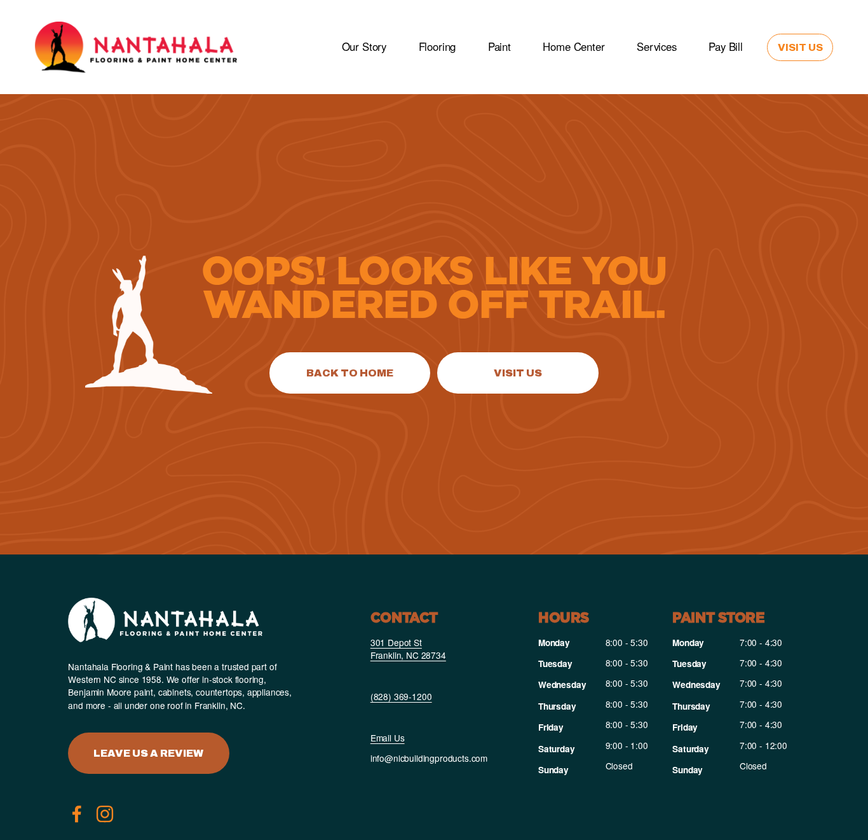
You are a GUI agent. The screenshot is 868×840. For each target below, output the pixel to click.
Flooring (437, 46)
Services (657, 46)
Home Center (573, 46)
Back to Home (349, 373)
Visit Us (800, 47)
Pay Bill (726, 46)
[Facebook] (77, 814)
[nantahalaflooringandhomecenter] (105, 814)
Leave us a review (148, 753)
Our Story (364, 46)
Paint (499, 46)
